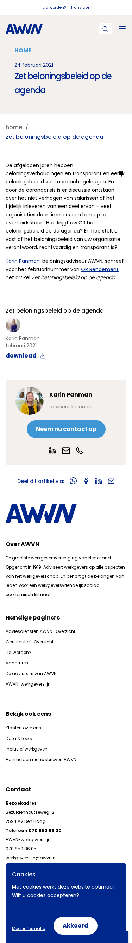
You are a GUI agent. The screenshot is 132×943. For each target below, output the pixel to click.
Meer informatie (28, 928)
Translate (79, 7)
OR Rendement (100, 269)
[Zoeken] (105, 28)
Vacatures (17, 663)
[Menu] (122, 29)
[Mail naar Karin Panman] (66, 450)
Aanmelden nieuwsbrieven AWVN (41, 759)
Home (23, 50)
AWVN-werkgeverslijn (28, 684)
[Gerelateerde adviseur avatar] (29, 401)
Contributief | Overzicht (30, 642)
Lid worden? (54, 7)
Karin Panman (23, 260)
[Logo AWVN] (24, 29)
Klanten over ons (23, 728)
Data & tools (19, 738)
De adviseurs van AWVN (31, 673)
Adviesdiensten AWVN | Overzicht (40, 631)
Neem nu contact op (66, 429)
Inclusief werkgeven (27, 749)
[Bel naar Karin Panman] (79, 450)
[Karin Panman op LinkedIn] (52, 450)
